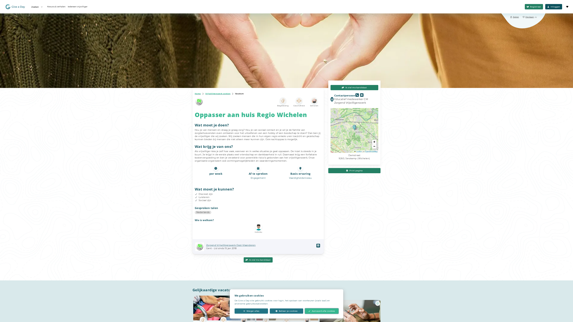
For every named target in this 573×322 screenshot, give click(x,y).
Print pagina (356, 170)
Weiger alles (253, 311)
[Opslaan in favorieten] (377, 303)
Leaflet (359, 151)
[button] (354, 127)
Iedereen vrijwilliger (77, 6)
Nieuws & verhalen (56, 6)
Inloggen (555, 7)
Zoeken (35, 7)
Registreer (535, 7)
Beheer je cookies (288, 311)
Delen (516, 17)
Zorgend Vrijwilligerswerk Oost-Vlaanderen (231, 245)
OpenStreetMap (371, 151)
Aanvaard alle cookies (323, 311)
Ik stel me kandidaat (260, 260)
